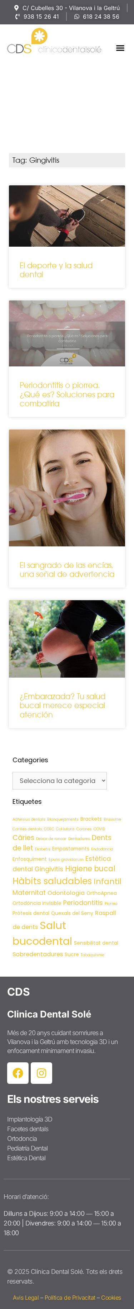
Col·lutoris (65, 829)
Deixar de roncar (51, 838)
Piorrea (111, 903)
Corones (84, 829)
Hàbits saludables (52, 881)
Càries (23, 838)
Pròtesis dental (31, 913)
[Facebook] (18, 1073)
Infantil (107, 881)
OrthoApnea (101, 893)
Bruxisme (112, 819)
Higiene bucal (90, 868)
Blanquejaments (63, 819)
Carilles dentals (27, 829)
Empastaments (70, 848)
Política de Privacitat (70, 1297)
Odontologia (66, 893)
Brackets (91, 818)
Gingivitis (49, 868)
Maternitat (29, 892)
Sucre (72, 954)
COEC (49, 829)
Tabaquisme (92, 955)
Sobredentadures (38, 954)
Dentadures (79, 838)
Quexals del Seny (72, 913)
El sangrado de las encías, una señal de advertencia (67, 570)
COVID (99, 829)
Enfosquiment (30, 859)
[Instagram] (41, 1073)
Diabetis (42, 849)
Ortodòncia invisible (37, 903)
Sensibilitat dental (96, 943)
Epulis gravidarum (66, 859)
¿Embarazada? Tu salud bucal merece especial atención (62, 705)
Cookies (111, 1297)
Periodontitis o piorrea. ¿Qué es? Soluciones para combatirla (67, 394)
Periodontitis (83, 902)
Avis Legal (26, 1297)
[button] (120, 47)
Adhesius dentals (29, 819)
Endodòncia (102, 849)
